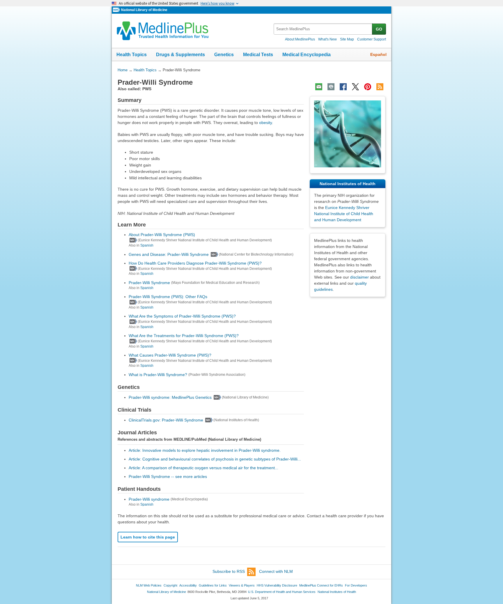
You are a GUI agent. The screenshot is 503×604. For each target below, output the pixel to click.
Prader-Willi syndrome (149, 499)
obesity (265, 122)
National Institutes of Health (337, 592)
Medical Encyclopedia (306, 54)
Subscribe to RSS (228, 571)
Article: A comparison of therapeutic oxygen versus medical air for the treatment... (203, 467)
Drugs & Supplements (180, 54)
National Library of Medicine (144, 10)
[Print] (330, 86)
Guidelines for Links (213, 585)
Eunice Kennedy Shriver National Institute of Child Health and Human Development (343, 213)
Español (378, 54)
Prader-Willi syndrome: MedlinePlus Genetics (170, 397)
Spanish (146, 245)
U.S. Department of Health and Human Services (282, 592)
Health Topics (131, 54)
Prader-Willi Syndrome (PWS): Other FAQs (168, 296)
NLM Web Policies (149, 585)
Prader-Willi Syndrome (149, 282)
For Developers (356, 585)
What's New (327, 39)
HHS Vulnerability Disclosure (277, 585)
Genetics (224, 54)
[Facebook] (343, 86)
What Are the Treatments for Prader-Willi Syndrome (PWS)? (184, 335)
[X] (355, 86)
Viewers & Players (242, 585)
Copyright (170, 585)
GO (379, 29)
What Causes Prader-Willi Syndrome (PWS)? (170, 355)
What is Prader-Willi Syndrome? (158, 374)
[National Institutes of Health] (117, 10)
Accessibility (188, 585)
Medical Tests (258, 54)
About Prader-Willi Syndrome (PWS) (162, 234)
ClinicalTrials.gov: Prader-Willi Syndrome (166, 420)
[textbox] (323, 29)
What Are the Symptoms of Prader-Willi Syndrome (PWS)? (182, 316)
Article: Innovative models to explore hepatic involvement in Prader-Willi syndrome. (205, 450)
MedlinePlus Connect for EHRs (321, 585)
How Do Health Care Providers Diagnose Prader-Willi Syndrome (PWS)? (195, 263)
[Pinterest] (367, 86)
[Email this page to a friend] (318, 86)
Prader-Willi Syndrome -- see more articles (168, 476)
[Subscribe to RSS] (379, 86)
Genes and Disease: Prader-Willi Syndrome (169, 254)
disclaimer (359, 277)
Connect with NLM (276, 571)
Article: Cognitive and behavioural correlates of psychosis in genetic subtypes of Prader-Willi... (215, 459)
